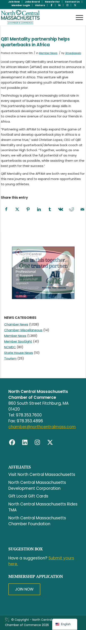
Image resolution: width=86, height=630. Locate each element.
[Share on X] (17, 209)
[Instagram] (37, 442)
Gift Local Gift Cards (28, 496)
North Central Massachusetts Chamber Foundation (37, 521)
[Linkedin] (25, 442)
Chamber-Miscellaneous (23, 330)
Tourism (10, 358)
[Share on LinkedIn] (38, 209)
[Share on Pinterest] (28, 209)
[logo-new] (34, 17)
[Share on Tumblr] (49, 209)
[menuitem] (14, 2)
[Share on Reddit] (71, 209)
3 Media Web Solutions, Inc (7, 620)
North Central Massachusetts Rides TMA (42, 507)
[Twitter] (50, 442)
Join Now (24, 589)
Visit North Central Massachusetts (41, 474)
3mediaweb (73, 53)
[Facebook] (12, 442)
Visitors (40, 5)
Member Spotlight (18, 341)
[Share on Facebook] (6, 209)
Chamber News (16, 324)
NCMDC (10, 347)
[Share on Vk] (60, 209)
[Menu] (77, 13)
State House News (18, 352)
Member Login (20, 5)
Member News (48, 53)
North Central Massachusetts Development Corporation (37, 485)
